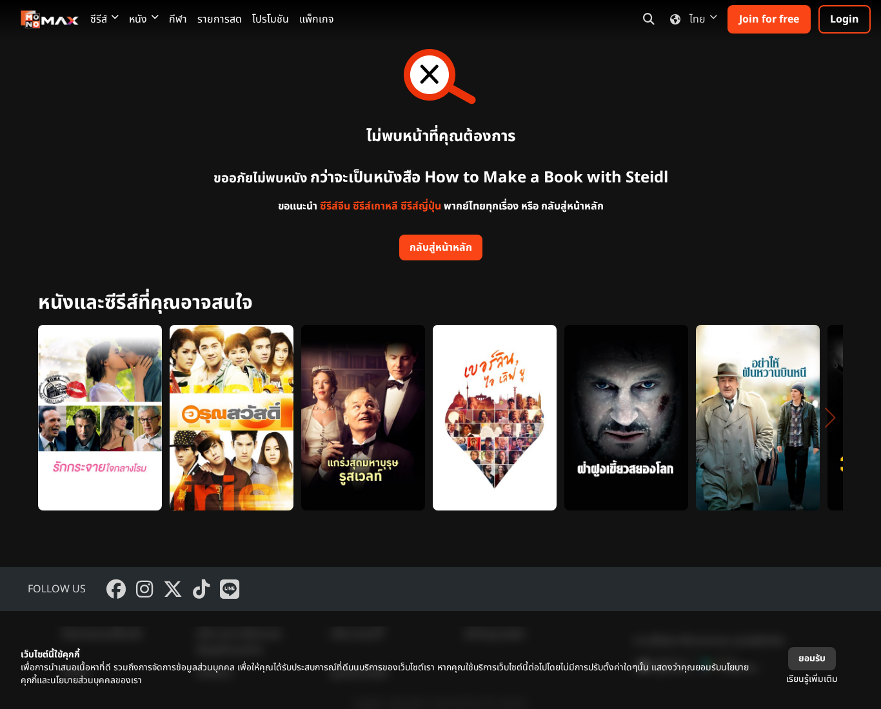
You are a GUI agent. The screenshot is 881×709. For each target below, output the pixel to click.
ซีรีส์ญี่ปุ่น (421, 206)
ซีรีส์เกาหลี (375, 206)
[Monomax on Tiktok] (201, 589)
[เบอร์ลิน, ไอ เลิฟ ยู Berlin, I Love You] (495, 417)
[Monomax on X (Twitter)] (173, 589)
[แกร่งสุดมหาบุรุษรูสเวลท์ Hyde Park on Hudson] (363, 417)
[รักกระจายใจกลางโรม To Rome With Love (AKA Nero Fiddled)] (100, 417)
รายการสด (219, 19)
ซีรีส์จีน (335, 206)
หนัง (138, 19)
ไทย (697, 19)
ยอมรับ (812, 658)
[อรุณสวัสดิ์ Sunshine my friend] (231, 417)
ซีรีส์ (98, 19)
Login (844, 19)
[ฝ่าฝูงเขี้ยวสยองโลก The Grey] (626, 417)
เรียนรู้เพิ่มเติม (812, 679)
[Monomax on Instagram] (144, 589)
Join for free (769, 19)
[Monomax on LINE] (229, 589)
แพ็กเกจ (316, 19)
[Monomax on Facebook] (116, 589)
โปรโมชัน (270, 19)
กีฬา (178, 19)
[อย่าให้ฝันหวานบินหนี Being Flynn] (758, 417)
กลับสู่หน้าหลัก (441, 247)
